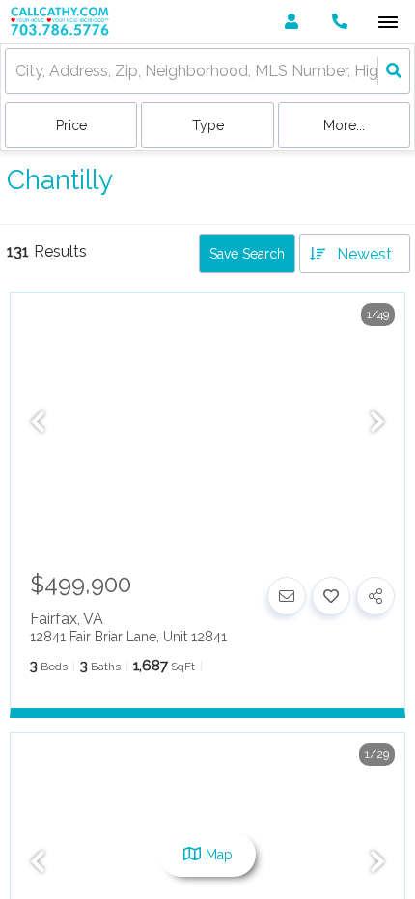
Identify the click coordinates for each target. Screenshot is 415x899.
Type (208, 125)
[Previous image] (38, 423)
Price (71, 125)
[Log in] (291, 21)
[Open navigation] (387, 22)
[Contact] (286, 596)
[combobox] (17, 71)
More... (344, 125)
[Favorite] (331, 596)
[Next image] (377, 423)
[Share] (375, 596)
